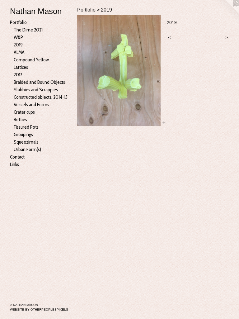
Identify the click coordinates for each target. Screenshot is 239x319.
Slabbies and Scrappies (36, 90)
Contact (17, 157)
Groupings (23, 134)
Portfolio (18, 22)
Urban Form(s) (27, 149)
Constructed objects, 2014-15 (41, 97)
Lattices (21, 67)
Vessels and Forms (31, 104)
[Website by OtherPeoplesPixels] (226, 12)
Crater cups (24, 112)
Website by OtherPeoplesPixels (39, 309)
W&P (18, 37)
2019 (18, 45)
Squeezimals (26, 142)
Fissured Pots (26, 127)
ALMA (19, 52)
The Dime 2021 (28, 30)
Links (14, 164)
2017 (18, 75)
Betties (20, 119)
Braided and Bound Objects (39, 82)
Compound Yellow (31, 60)
